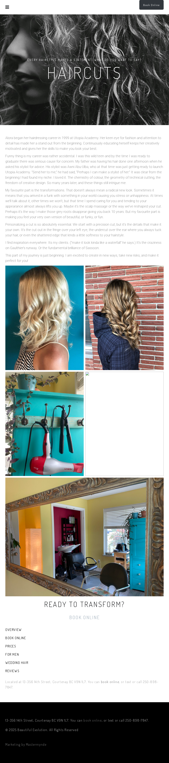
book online (110, 682)
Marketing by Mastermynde (25, 744)
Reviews (12, 671)
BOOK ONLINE (84, 617)
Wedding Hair (16, 663)
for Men (12, 654)
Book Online (151, 5)
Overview (13, 630)
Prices (10, 646)
